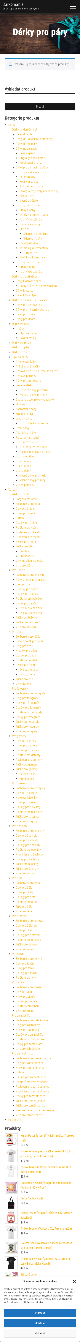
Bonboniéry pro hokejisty (30, 788)
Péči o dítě (14, 1120)
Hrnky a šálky (27, 210)
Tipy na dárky (20, 357)
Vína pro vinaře (25, 1011)
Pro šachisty (19, 826)
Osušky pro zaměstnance (31, 1077)
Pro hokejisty (20, 783)
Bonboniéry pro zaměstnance (33, 1058)
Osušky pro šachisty (28, 845)
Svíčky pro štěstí (26, 542)
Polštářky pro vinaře (28, 1006)
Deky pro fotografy (27, 698)
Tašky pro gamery (26, 764)
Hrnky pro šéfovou (27, 930)
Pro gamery (19, 736)
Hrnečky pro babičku (28, 589)
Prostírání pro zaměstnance (32, 1091)
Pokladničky (27, 196)
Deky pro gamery (26, 741)
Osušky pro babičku (27, 594)
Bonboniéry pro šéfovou (30, 920)
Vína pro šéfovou (26, 949)
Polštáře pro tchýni (27, 977)
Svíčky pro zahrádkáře (29, 1044)
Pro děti (24, 551)
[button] (74, 1281)
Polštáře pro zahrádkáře (30, 1039)
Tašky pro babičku (27, 617)
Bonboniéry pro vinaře (29, 987)
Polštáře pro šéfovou (28, 940)
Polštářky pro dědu (27, 660)
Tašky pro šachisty (27, 864)
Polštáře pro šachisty (28, 849)
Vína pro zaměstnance (29, 1115)
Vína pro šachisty (26, 873)
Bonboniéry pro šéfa (28, 883)
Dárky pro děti (20, 324)
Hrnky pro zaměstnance (30, 1067)
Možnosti (40, 1333)
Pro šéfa (17, 878)
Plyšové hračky (29, 333)
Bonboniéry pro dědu (28, 636)
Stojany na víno (29, 243)
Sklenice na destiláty (35, 233)
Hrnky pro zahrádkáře (28, 1030)
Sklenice (25, 229)
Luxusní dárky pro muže (34, 423)
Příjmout (40, 1313)
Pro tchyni (18, 954)
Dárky (11, 125)
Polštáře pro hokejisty (29, 812)
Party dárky (22, 428)
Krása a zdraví (24, 414)
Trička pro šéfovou (27, 944)
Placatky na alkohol (27, 437)
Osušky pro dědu (26, 655)
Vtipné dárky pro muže (33, 475)
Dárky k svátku (24, 290)
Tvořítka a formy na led (33, 257)
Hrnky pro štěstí (25, 513)
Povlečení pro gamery (29, 759)
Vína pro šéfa (24, 911)
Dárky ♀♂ (14, 489)
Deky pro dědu (24, 646)
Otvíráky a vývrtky (30, 224)
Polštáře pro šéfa (26, 902)
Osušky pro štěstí (26, 522)
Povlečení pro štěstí (28, 532)
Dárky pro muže (21, 343)
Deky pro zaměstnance (30, 1063)
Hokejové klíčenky (26, 797)
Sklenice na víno (33, 238)
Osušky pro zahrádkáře (29, 1034)
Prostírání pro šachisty (29, 854)
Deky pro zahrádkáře (28, 1025)
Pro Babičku (19, 570)
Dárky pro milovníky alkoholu (32, 309)
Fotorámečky (27, 177)
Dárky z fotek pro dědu (29, 641)
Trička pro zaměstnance (30, 1105)
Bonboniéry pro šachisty (30, 831)
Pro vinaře (18, 982)
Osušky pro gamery (27, 750)
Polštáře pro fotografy (29, 712)
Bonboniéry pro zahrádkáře (32, 1020)
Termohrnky (30, 253)
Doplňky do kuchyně (28, 205)
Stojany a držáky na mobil (35, 452)
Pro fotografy (20, 688)
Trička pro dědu (25, 679)
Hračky (20, 328)
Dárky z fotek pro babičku (31, 579)
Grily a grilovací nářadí (33, 158)
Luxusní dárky (24, 418)
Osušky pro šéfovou (28, 935)
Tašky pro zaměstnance (30, 1101)
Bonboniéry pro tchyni (29, 958)
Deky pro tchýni (25, 963)
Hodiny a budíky (29, 181)
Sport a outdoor (25, 456)
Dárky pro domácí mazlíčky (32, 167)
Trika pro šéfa (24, 906)
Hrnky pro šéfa (24, 892)
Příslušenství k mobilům (30, 442)
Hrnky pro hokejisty (27, 802)
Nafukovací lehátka (31, 162)
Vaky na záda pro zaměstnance (35, 1110)
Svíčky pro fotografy (28, 717)
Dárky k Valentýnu (26, 295)
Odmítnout (40, 1323)
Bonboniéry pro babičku (30, 575)
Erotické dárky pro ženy (33, 395)
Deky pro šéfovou (26, 925)
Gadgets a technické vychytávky (35, 399)
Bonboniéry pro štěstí (28, 504)
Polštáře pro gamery (28, 755)
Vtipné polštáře (29, 200)
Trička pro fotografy (27, 726)
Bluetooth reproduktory (33, 447)
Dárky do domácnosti (25, 129)
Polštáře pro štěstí (27, 527)
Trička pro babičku (27, 622)
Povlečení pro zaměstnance (32, 1086)
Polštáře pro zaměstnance (32, 1082)
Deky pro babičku (26, 584)
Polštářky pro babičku (29, 598)
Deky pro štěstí (25, 508)
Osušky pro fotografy (28, 707)
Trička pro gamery (27, 769)
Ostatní (20, 518)
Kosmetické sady (26, 409)
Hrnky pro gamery (26, 745)
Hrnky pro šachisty (27, 840)
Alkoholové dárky (26, 361)
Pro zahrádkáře (21, 1015)
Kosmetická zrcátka (31, 186)
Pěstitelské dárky (26, 432)
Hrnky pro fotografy (27, 703)
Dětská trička (27, 774)
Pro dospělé (27, 556)
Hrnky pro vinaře (25, 996)
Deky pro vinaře (25, 992)
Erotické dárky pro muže (34, 390)
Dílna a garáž (27, 153)
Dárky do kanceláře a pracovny (34, 139)
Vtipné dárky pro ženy (32, 480)
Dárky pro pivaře (25, 314)
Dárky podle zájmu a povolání (29, 300)
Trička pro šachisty (27, 868)
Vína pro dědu (24, 684)
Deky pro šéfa (24, 887)
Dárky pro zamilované (28, 380)
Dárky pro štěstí (21, 494)
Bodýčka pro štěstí (27, 499)
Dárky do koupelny (27, 144)
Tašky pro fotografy (27, 721)
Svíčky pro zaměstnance (30, 1096)
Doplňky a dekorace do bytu (32, 172)
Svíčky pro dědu (25, 665)
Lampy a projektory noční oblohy (39, 191)
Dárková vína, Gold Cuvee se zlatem (37, 371)
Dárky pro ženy (21, 352)
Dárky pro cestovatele (29, 305)
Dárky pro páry (20, 347)
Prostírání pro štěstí (28, 537)
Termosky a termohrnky (34, 248)
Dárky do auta (24, 134)
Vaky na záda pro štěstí (30, 560)
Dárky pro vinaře (25, 319)
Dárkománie (13, 4)
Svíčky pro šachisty (27, 859)
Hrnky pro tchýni (25, 968)
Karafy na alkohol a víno (34, 215)
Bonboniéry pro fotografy (30, 693)
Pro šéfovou (19, 916)
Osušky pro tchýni (26, 973)
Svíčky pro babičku (27, 603)
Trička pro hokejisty (27, 816)
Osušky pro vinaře (26, 1001)
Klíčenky (20, 404)
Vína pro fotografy (26, 731)
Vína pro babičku (26, 627)
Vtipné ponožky (25, 485)
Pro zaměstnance (22, 1053)
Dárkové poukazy (26, 376)
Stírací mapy (23, 461)
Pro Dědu (17, 632)
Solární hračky (28, 338)
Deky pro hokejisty (27, 793)
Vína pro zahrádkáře (28, 1048)
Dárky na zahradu (26, 148)
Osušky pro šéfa (25, 897)
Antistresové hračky (28, 366)
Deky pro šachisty (26, 835)
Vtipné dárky (23, 470)
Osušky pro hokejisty (28, 807)
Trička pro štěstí (25, 546)
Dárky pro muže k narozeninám (38, 286)
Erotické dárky (24, 385)
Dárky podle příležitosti (25, 276)
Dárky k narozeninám (28, 281)
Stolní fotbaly (23, 466)
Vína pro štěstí (24, 565)
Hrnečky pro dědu (26, 650)
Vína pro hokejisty (26, 821)
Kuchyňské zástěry (31, 219)
